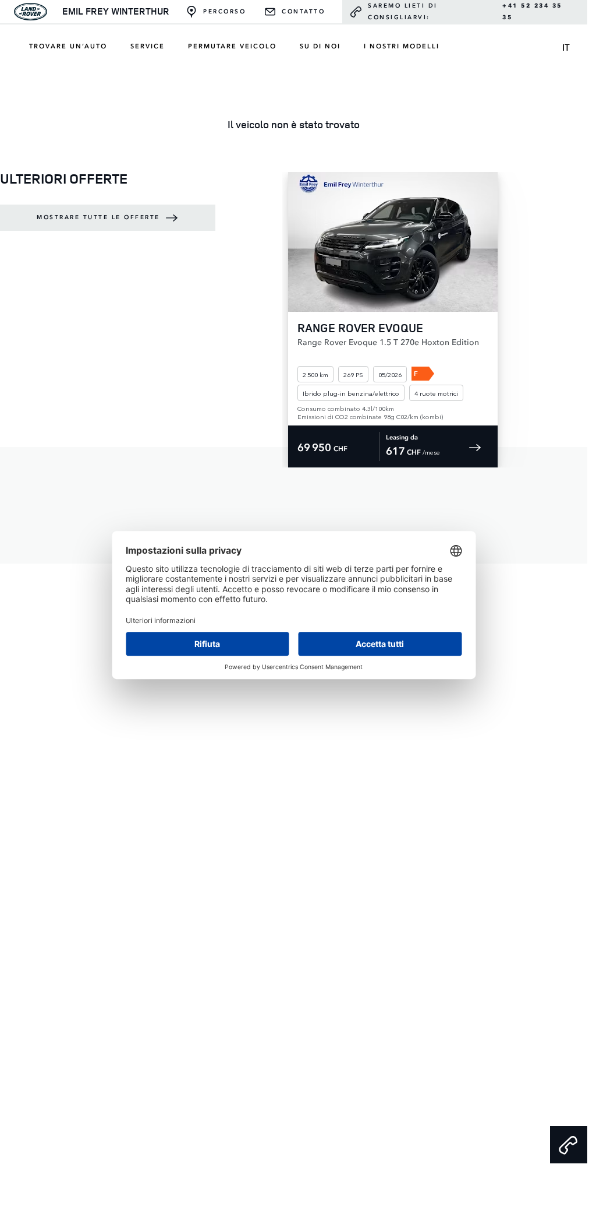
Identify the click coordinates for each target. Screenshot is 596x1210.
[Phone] (568, 1144)
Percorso (224, 12)
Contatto (303, 12)
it (566, 47)
